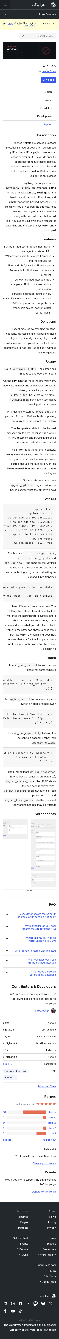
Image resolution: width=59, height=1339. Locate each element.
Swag (23, 1254)
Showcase (22, 1211)
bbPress (49, 1276)
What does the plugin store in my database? (43, 973)
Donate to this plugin (44, 1191)
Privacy (51, 1227)
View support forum (44, 1163)
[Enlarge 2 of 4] (24, 823)
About (52, 1211)
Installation (46, 108)
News (52, 1216)
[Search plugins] (22, 36)
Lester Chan (49, 71)
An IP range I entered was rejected (35, 950)
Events (24, 1243)
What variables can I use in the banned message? (41, 961)
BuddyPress (47, 1281)
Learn (52, 1238)
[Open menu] (5, 4)
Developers (49, 1249)
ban (24, 1071)
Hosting (51, 1222)
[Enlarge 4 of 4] (51, 893)
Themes (23, 1216)
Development (45, 116)
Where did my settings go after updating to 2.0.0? (41, 939)
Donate (22, 1249)
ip (15, 1077)
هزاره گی (43, 1296)
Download (48, 79)
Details (49, 91)
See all (7, 1139)
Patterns (23, 1227)
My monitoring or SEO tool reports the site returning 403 (39, 927)
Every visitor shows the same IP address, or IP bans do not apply (36, 915)
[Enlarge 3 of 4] (51, 877)
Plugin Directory (47, 14)
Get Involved (20, 1238)
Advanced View (47, 1086)
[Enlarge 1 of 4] (51, 823)
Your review (49, 1139)
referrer (8, 1077)
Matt (51, 1270)
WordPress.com (45, 1265)
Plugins (24, 1222)
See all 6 (7, 1064)
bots (18, 1071)
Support (48, 124)
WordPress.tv (46, 1254)
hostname (9, 1071)
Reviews (48, 100)
